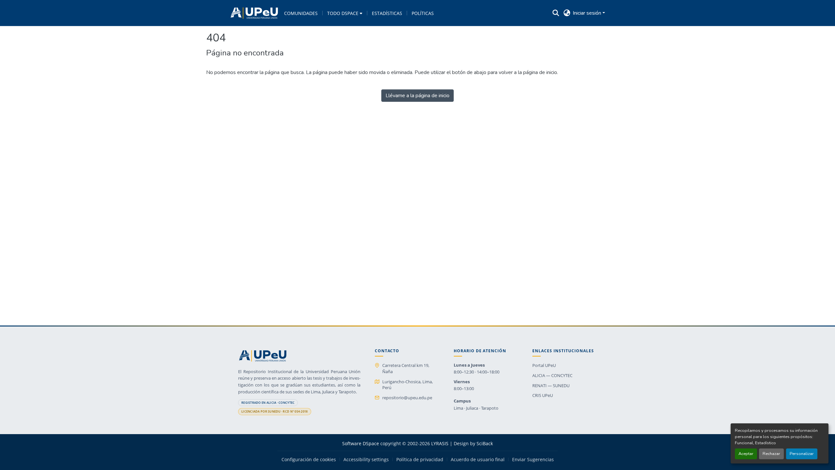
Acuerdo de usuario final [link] (478, 459)
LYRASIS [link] (439, 443)
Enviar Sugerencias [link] (533, 459)
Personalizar (802, 454)
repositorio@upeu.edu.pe (407, 398)
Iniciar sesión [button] (587, 13)
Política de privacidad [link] (419, 459)
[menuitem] (344, 13)
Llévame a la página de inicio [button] (417, 95)
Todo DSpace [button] (342, 13)
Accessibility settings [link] (366, 459)
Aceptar (745, 454)
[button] (254, 13)
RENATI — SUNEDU (550, 385)
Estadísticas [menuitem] (387, 13)
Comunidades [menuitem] (301, 13)
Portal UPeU (544, 365)
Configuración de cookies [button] (308, 459)
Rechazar (771, 454)
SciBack (485, 443)
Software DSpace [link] (360, 443)
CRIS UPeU (542, 395)
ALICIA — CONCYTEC (552, 375)
